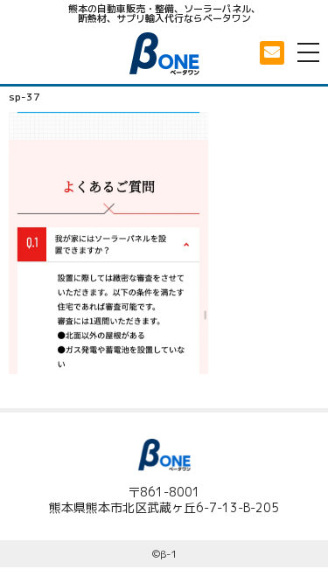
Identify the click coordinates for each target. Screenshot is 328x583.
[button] (272, 53)
